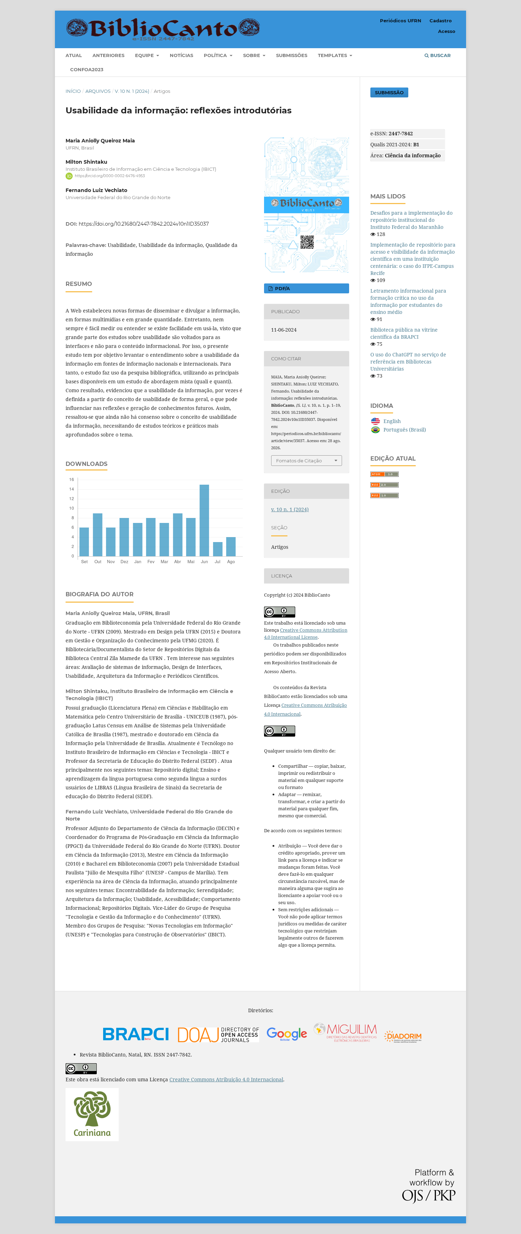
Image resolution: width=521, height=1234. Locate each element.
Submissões (291, 55)
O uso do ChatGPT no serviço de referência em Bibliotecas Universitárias (408, 361)
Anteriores (108, 55)
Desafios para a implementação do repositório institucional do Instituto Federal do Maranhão (411, 219)
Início (73, 91)
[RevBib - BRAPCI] (136, 1042)
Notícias (181, 55)
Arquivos (98, 91)
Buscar (440, 55)
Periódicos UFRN (400, 20)
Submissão (389, 92)
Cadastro (441, 20)
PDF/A (282, 288)
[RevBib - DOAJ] (218, 1042)
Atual (74, 55)
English (392, 421)
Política (216, 55)
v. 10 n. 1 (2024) (132, 91)
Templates (333, 55)
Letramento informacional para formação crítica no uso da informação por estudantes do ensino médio (408, 301)
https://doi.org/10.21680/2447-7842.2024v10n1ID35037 (144, 224)
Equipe (145, 55)
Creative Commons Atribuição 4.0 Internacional (226, 1079)
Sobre (252, 55)
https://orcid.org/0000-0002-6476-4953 (110, 176)
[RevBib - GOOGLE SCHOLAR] (322, 1042)
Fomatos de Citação (299, 460)
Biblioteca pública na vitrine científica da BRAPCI (404, 333)
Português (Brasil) (404, 429)
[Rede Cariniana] (92, 1139)
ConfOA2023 (86, 69)
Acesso (446, 31)
